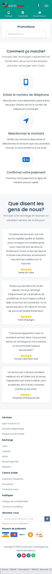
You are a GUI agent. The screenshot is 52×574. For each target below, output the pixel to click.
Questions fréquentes (12, 479)
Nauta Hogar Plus (10, 461)
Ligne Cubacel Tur (11, 423)
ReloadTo (6, 467)
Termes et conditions (12, 507)
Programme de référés (13, 434)
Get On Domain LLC (26, 550)
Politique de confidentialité (15, 501)
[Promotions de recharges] (13, 5)
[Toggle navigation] (46, 5)
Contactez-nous (10, 489)
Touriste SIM (23, 16)
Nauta (5, 456)
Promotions (7, 484)
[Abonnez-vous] (47, 519)
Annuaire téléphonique (13, 429)
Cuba (4, 446)
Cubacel (8, 16)
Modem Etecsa (39, 16)
